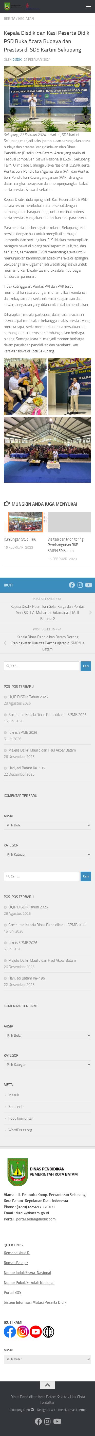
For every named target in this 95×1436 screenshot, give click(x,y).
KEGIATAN (26, 19)
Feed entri (16, 1106)
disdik (17, 59)
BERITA (9, 19)
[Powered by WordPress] (32, 1409)
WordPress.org (20, 1130)
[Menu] (88, 6)
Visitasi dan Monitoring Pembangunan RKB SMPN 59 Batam (66, 545)
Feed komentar (20, 1118)
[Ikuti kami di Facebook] (72, 585)
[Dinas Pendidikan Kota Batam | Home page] (28, 6)
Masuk (13, 1095)
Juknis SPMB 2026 (22, 732)
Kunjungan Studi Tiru (20, 539)
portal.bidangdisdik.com (36, 1219)
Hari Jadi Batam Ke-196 (26, 768)
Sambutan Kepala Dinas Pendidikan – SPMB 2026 (47, 714)
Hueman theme (75, 1410)
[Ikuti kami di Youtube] (88, 585)
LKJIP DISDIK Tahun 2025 (28, 697)
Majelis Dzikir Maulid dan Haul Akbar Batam (42, 750)
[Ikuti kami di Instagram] (80, 585)
